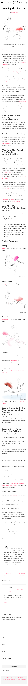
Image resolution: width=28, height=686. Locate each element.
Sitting (3, 248)
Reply (5, 602)
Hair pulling (5, 199)
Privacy (20, 677)
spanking (12, 199)
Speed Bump (5, 319)
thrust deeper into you (19, 190)
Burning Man (5, 284)
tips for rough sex (16, 201)
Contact (14, 677)
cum (5, 190)
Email (4, 644)
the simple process (15, 495)
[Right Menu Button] (26, 2)
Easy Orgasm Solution (18, 72)
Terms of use (15, 679)
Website (4, 651)
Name (4, 637)
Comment (4, 622)
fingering (6, 188)
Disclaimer (6, 679)
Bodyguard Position (6, 143)
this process (18, 524)
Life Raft (4, 355)
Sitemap (23, 679)
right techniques (7, 172)
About (7, 677)
